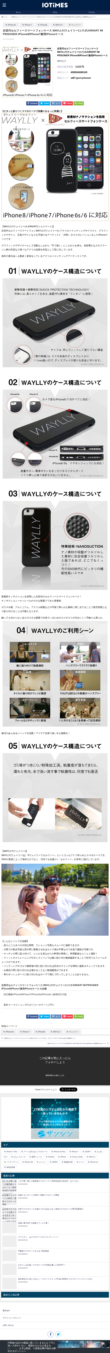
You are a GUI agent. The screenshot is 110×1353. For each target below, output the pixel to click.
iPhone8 (43, 25)
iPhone (63, 1157)
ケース (81, 1162)
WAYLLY (59, 25)
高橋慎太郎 (68, 1162)
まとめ (99, 1152)
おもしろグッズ (19, 1157)
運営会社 (6, 1310)
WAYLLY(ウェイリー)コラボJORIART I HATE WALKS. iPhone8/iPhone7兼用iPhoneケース (77, 1043)
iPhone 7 (28, 25)
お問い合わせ (8, 1325)
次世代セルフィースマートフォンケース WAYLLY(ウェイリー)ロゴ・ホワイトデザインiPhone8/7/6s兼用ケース (39, 1038)
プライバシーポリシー (12, 1318)
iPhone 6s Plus (59, 1152)
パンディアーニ (12, 1162)
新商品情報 (10, 1167)
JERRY (55, 1162)
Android (51, 1157)
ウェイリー (76, 25)
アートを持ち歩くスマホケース (35, 1152)
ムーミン (42, 1162)
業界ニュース (37, 1157)
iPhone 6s (12, 25)
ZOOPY (88, 1152)
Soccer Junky (77, 1157)
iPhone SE (29, 1162)
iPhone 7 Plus (11, 1152)
